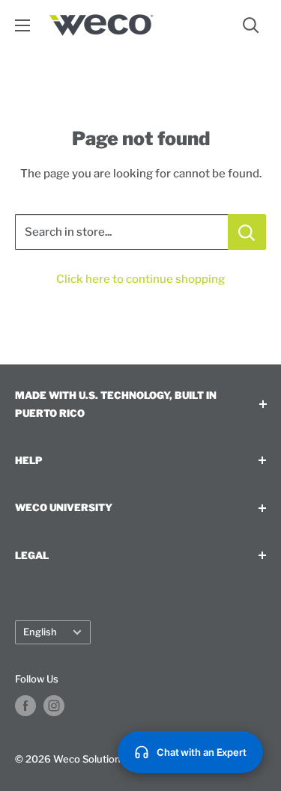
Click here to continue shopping (140, 279)
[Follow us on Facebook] (25, 705)
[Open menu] (22, 25)
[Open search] (251, 25)
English (40, 632)
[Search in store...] (247, 232)
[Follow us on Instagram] (53, 705)
